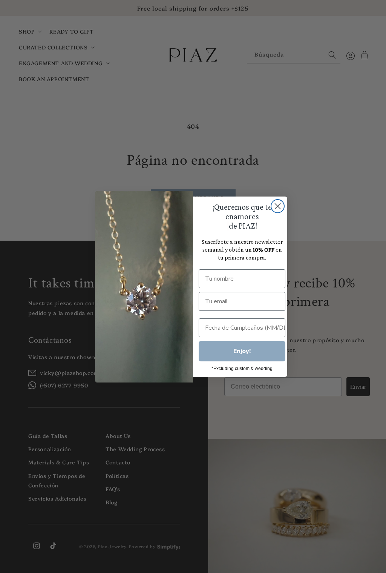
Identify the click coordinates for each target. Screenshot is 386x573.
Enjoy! (242, 351)
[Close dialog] (277, 206)
